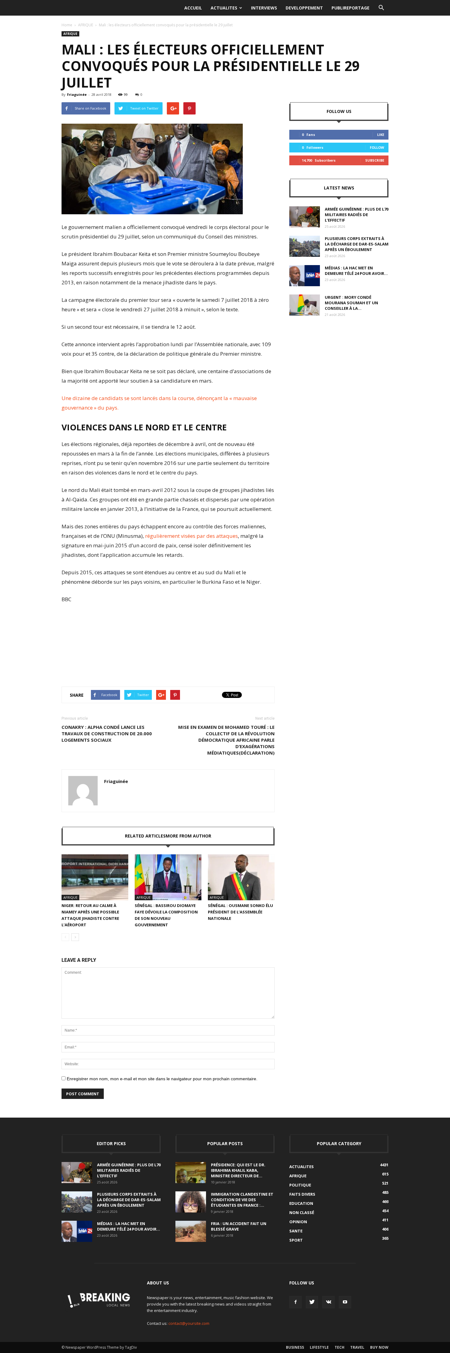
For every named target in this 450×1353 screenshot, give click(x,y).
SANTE (295, 1231)
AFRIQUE (85, 25)
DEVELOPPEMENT (304, 8)
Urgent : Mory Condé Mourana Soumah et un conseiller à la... (351, 302)
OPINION (298, 1221)
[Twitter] (312, 1302)
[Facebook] (295, 1302)
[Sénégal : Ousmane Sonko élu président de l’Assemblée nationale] (241, 877)
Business (295, 1347)
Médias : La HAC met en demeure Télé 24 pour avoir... (356, 270)
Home (67, 25)
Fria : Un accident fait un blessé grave (238, 1226)
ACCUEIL (193, 8)
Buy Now (379, 1347)
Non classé (301, 1212)
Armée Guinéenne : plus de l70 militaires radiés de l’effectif (356, 214)
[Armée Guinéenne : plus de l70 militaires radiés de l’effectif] (304, 216)
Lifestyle (319, 1347)
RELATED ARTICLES (145, 836)
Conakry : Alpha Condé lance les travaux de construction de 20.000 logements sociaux (107, 733)
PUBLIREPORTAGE (350, 8)
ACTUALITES (224, 8)
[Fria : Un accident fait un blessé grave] (190, 1231)
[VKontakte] (328, 1302)
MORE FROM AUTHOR (188, 836)
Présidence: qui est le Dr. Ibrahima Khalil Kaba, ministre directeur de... (238, 1170)
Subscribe (374, 160)
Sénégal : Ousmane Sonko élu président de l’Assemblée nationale (240, 912)
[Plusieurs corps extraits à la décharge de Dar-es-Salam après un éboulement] (304, 246)
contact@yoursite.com (188, 1323)
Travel (357, 1347)
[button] (381, 8)
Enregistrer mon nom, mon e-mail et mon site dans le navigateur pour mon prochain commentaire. (162, 1078)
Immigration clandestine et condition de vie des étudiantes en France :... (242, 1199)
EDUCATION (301, 1203)
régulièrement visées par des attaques (191, 535)
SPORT (296, 1240)
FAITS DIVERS (302, 1194)
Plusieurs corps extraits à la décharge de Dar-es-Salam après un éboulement (356, 244)
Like (380, 134)
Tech (339, 1347)
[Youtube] (345, 1302)
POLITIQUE (300, 1185)
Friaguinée (77, 94)
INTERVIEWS (264, 8)
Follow (377, 147)
